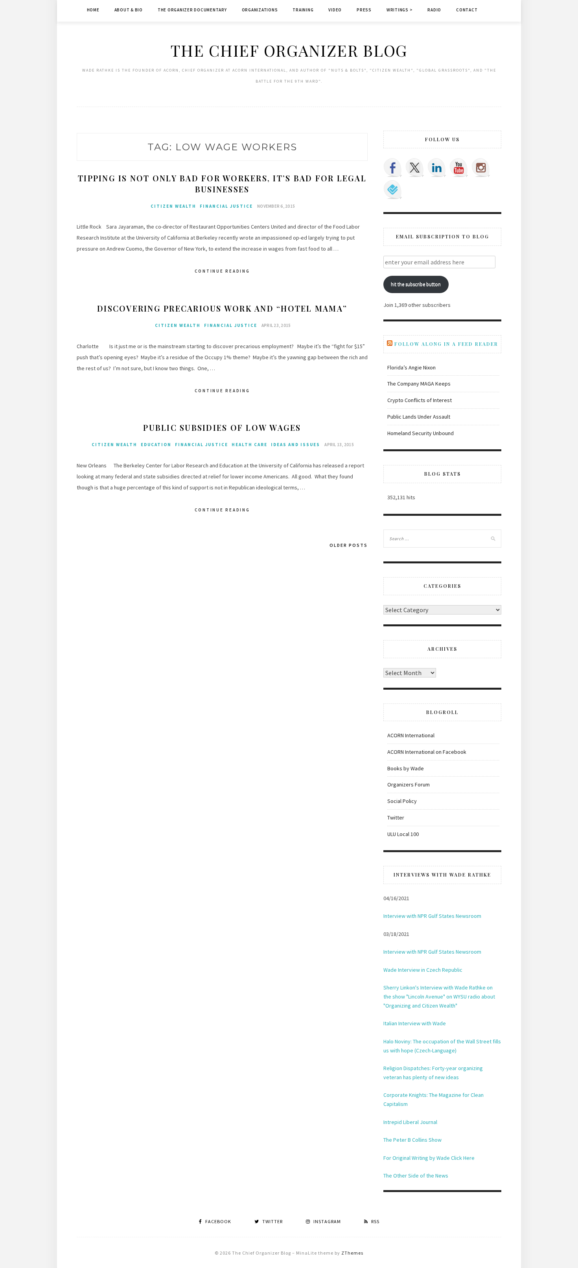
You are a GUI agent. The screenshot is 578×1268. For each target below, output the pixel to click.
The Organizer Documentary (192, 10)
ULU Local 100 (403, 834)
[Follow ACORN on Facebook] (392, 167)
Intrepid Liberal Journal (410, 1122)
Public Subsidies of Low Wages (222, 427)
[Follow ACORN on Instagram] (480, 167)
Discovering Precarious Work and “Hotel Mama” (222, 308)
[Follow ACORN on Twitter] (414, 167)
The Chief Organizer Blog (289, 50)
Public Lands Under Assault (418, 416)
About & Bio (128, 10)
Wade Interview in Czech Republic (422, 969)
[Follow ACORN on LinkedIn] (436, 167)
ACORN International (410, 735)
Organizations (260, 10)
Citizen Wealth (173, 206)
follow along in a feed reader (446, 344)
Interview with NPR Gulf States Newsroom (432, 915)
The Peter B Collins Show (412, 1139)
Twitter (395, 817)
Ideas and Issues (295, 444)
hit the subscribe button (416, 284)
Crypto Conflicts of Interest (419, 400)
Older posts (348, 545)
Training (303, 10)
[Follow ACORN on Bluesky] (392, 189)
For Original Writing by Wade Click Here (429, 1157)
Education (156, 444)
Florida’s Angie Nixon (411, 367)
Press (364, 10)
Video (335, 10)
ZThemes (352, 1253)
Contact (466, 10)
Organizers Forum (408, 784)
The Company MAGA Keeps (419, 383)
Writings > (400, 10)
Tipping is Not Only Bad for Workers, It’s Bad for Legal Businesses (222, 183)
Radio (434, 10)
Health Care (249, 444)
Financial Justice (226, 206)
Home (93, 10)
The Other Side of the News (415, 1175)
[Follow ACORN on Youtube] (458, 167)
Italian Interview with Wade (414, 1023)
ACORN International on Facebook (426, 751)
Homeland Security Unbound (420, 433)
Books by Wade (405, 768)
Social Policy (402, 801)
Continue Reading (222, 271)
